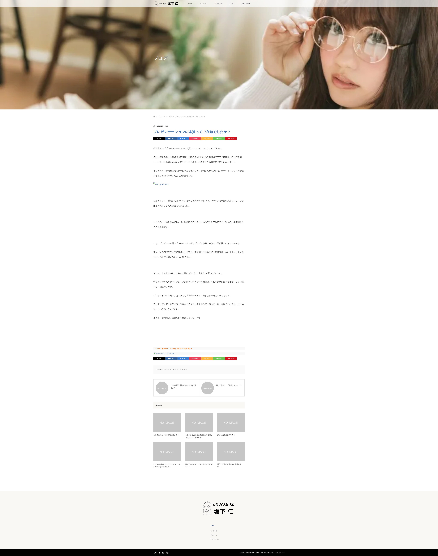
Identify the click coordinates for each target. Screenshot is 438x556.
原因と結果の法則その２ (226, 435)
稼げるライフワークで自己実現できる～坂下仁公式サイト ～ (266, 552)
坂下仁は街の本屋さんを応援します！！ (229, 465)
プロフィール (245, 3)
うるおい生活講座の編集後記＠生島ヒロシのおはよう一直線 (198, 436)
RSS (167, 552)
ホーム (190, 3)
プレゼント (218, 3)
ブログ (231, 3)
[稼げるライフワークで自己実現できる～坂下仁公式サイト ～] (219, 514)
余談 (166, 126)
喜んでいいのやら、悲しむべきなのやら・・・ (198, 465)
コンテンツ (203, 3)
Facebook (159, 552)
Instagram (163, 552)
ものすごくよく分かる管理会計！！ (166, 435)
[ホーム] (154, 114)
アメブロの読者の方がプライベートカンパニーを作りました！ (167, 465)
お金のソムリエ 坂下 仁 (171, 369)
